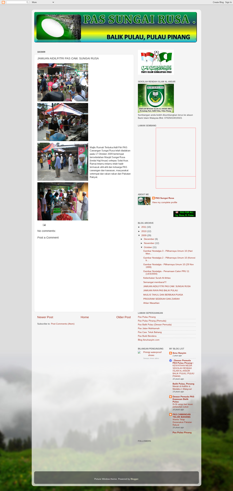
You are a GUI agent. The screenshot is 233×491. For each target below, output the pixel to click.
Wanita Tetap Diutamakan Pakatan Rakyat (182, 422)
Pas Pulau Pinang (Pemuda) (152, 321)
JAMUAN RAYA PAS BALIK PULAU (160, 290)
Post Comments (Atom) (62, 324)
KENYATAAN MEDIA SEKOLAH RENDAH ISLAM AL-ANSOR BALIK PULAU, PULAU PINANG (183, 370)
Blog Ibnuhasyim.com (148, 340)
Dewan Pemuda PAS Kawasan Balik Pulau (183, 399)
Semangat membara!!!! (154, 282)
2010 (144, 231)
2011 (144, 227)
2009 (144, 235)
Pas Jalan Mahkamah (149, 328)
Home (85, 317)
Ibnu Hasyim (179, 353)
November (149, 243)
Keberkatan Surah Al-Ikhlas (157, 278)
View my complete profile (164, 202)
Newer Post (45, 317)
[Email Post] (44, 225)
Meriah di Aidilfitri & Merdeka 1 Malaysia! (182, 387)
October (148, 247)
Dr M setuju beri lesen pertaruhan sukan (183, 405)
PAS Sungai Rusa (164, 198)
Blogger (134, 479)
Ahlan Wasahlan (151, 303)
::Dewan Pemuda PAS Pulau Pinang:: (183, 361)
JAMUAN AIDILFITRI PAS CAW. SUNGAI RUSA (167, 286)
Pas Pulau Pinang (147, 317)
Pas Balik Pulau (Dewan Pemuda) (155, 324)
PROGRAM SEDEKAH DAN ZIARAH (161, 299)
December (149, 239)
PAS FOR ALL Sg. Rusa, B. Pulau (184, 214)
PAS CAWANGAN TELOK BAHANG (182, 415)
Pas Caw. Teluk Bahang (150, 332)
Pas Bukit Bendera (147, 336)
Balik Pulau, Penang (183, 384)
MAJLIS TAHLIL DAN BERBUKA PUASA (163, 295)
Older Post (123, 317)
